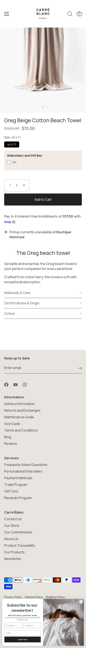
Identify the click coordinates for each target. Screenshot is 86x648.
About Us (11, 539)
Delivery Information (19, 403)
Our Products (14, 552)
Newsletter (12, 558)
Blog (7, 437)
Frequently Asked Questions (25, 464)
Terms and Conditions (21, 430)
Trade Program (15, 484)
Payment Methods (18, 478)
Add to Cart (43, 199)
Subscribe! (22, 639)
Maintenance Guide (19, 417)
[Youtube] (15, 384)
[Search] (70, 14)
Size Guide (12, 423)
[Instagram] (25, 384)
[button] (43, 293)
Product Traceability (19, 545)
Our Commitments (18, 532)
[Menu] (6, 13)
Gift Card (11, 491)
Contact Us (13, 519)
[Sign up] (80, 368)
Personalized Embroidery (23, 471)
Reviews (10, 443)
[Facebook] (6, 384)
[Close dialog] (81, 601)
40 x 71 (11, 144)
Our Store (11, 525)
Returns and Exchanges (22, 410)
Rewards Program (18, 498)
